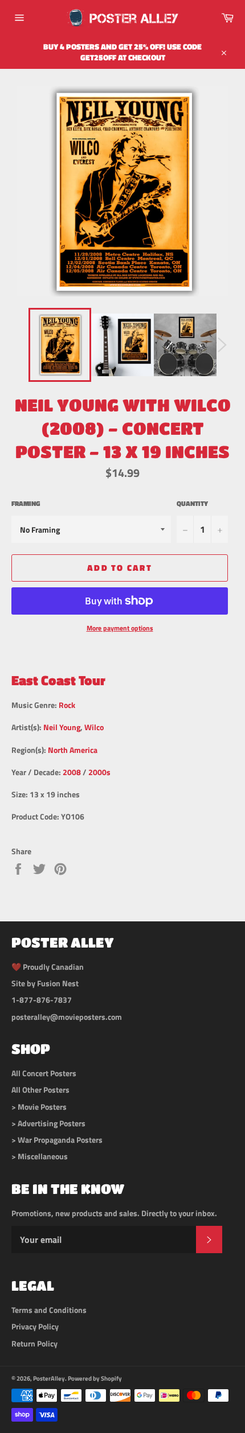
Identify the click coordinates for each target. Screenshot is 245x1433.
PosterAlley (49, 1378)
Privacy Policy (35, 1326)
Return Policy (34, 1343)
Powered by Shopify (95, 1378)
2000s (99, 772)
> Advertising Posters (48, 1123)
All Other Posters (40, 1090)
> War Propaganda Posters (57, 1140)
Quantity (192, 504)
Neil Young (61, 727)
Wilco (94, 727)
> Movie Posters (39, 1107)
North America (72, 750)
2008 (72, 772)
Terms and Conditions (49, 1310)
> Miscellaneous (39, 1156)
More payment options (120, 628)
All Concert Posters (43, 1073)
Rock (67, 705)
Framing (25, 504)
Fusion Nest (58, 983)
